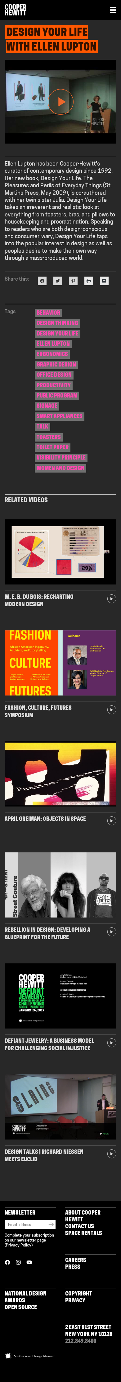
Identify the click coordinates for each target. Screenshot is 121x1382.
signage (47, 406)
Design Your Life (57, 334)
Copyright (78, 1294)
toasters (49, 438)
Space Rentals (83, 1234)
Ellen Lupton (53, 344)
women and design (60, 469)
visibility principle (61, 458)
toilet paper (53, 448)
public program (57, 396)
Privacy (75, 1301)
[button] (113, 10)
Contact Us (79, 1227)
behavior (48, 313)
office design (54, 375)
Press (72, 1267)
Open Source (21, 1308)
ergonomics (52, 355)
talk (42, 427)
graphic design (56, 365)
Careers (75, 1261)
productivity (54, 386)
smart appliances (60, 417)
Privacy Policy (18, 1245)
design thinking (57, 324)
